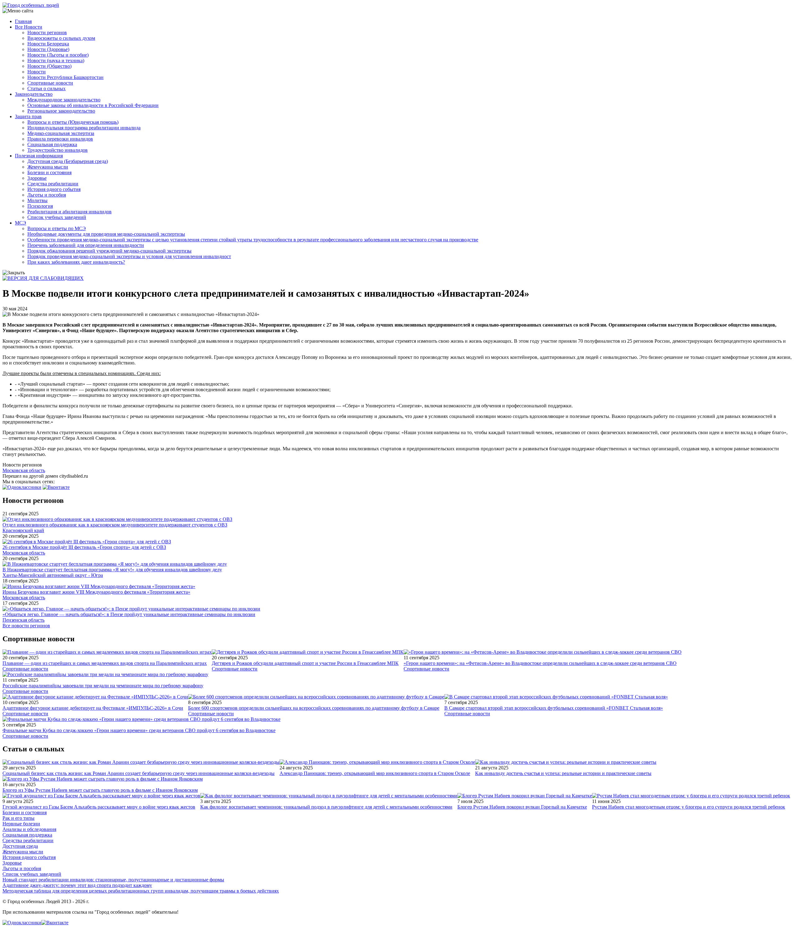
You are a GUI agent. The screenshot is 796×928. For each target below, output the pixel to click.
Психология (40, 206)
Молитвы (37, 200)
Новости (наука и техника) (55, 60)
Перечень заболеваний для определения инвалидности (85, 245)
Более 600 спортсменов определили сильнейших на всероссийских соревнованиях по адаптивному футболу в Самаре (313, 708)
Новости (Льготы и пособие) (58, 55)
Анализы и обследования (29, 829)
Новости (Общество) (49, 66)
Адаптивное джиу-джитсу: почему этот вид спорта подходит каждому (77, 885)
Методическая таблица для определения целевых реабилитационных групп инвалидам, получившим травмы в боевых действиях (140, 890)
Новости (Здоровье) (48, 49)
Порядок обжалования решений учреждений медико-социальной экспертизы (109, 250)
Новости (36, 71)
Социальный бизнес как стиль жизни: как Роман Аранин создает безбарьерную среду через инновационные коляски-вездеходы (138, 773)
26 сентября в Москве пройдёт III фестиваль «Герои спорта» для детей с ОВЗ (84, 547)
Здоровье (37, 178)
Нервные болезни (21, 823)
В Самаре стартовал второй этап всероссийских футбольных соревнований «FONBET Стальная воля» (553, 708)
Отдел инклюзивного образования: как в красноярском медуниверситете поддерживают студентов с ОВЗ (114, 524)
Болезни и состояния (49, 172)
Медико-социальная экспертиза (60, 133)
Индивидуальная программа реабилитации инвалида (84, 127)
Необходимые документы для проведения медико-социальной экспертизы (106, 234)
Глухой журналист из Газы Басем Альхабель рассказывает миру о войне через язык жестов (98, 807)
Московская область (23, 470)
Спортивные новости (50, 83)
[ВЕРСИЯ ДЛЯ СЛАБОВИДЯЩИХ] (43, 278)
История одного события (54, 189)
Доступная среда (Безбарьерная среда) (67, 161)
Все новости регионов (26, 625)
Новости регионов (47, 32)
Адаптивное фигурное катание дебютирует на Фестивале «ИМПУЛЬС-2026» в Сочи (92, 708)
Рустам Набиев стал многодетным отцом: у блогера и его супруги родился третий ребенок (688, 807)
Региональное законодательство (61, 111)
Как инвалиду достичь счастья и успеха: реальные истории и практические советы (563, 773)
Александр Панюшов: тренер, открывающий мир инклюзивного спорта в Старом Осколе (375, 773)
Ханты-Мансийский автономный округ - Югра (52, 575)
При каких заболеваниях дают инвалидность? (76, 262)
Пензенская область (23, 620)
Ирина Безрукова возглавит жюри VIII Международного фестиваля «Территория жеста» (96, 592)
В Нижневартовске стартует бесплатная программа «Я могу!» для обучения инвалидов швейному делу (112, 569)
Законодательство (34, 94)
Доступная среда (20, 846)
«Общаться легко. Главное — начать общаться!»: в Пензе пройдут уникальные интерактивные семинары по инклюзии (128, 614)
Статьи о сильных (46, 88)
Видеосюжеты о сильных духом (61, 38)
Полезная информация (39, 155)
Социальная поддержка (52, 144)
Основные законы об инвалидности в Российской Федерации (93, 105)
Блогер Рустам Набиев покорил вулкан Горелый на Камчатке (522, 807)
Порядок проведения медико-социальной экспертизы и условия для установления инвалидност (129, 256)
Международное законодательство (63, 99)
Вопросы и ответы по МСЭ (56, 228)
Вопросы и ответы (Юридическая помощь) (72, 122)
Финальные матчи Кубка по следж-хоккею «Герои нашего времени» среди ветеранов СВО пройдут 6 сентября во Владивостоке (138, 730)
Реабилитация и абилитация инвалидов (69, 211)
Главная (23, 21)
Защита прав (28, 116)
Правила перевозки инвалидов (60, 139)
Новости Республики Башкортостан (65, 77)
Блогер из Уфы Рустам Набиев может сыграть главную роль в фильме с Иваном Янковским (100, 790)
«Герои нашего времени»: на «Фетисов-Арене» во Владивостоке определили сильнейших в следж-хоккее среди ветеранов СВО (540, 663)
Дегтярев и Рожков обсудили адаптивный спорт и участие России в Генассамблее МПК (305, 663)
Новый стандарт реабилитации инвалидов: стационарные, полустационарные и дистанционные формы (113, 879)
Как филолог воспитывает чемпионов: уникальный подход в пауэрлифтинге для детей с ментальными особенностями (326, 807)
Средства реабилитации (52, 183)
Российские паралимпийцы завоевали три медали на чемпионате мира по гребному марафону (102, 685)
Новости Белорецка (48, 43)
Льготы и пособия (46, 194)
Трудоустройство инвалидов (57, 150)
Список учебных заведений (56, 217)
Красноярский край (23, 530)
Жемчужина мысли (47, 166)
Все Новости (28, 27)
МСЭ (20, 222)
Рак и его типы (18, 818)
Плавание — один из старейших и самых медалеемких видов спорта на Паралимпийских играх (104, 663)
